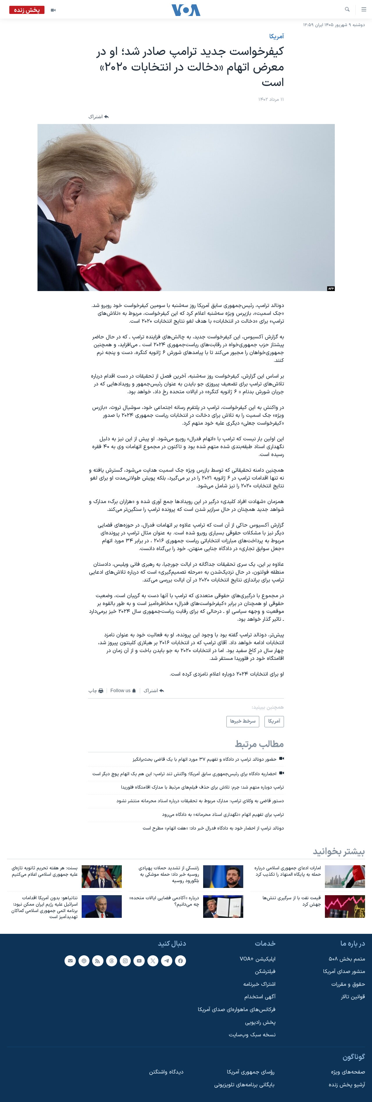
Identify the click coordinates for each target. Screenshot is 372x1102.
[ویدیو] (53, 10)
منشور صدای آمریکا (344, 972)
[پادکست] (84, 960)
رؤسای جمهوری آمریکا (250, 1072)
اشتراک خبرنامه (259, 984)
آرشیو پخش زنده (347, 1085)
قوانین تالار (353, 997)
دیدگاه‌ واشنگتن (166, 1072)
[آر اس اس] (97, 960)
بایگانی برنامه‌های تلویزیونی (244, 1085)
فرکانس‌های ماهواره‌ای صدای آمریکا (237, 1010)
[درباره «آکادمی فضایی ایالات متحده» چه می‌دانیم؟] (223, 906)
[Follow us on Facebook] (180, 960)
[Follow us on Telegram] (166, 960)
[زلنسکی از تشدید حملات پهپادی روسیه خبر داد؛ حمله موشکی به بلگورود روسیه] (223, 876)
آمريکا (276, 37)
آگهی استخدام (260, 997)
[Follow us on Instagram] (125, 960)
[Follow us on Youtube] (138, 960)
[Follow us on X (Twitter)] (152, 960)
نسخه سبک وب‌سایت (252, 1035)
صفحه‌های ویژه (348, 1072)
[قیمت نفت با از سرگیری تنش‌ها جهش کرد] (345, 906)
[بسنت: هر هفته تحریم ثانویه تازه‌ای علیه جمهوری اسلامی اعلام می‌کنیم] (102, 876)
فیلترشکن (265, 972)
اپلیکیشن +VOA (258, 959)
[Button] (98, 117)
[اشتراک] (70, 960)
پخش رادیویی (260, 1022)
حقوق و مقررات (348, 984)
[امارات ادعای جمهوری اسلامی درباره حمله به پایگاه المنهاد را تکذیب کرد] (345, 876)
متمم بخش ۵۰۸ (347, 959)
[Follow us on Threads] (111, 960)
